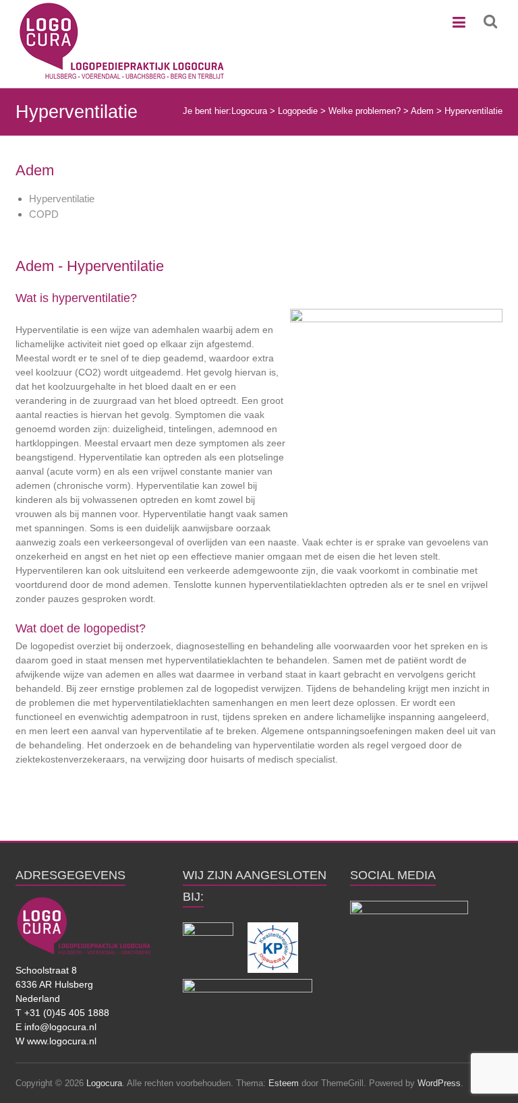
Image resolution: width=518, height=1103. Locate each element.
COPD (44, 214)
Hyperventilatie (61, 198)
